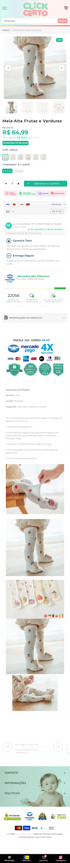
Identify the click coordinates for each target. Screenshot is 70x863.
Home (5, 30)
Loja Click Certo (43, 837)
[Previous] (8, 68)
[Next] (61, 68)
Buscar (62, 20)
